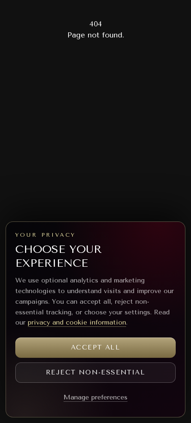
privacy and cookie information (77, 322)
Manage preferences (95, 397)
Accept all (95, 347)
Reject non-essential (95, 372)
